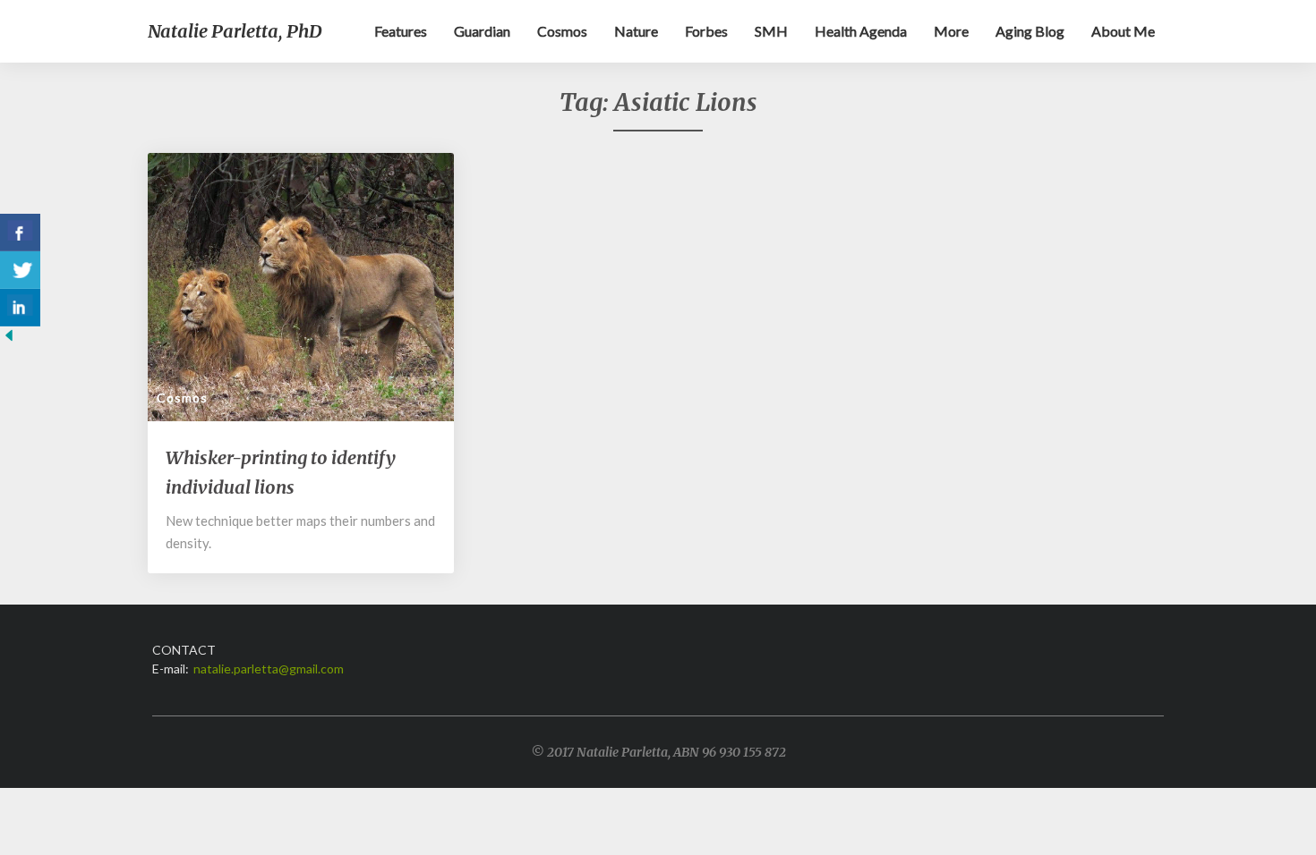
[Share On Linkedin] (20, 307)
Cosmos (562, 30)
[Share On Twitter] (20, 270)
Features (400, 30)
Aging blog (1030, 30)
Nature (636, 30)
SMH (771, 30)
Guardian (482, 30)
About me (1123, 30)
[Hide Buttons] (9, 340)
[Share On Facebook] (20, 232)
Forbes (706, 30)
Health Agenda (861, 30)
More (951, 30)
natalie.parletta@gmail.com (268, 668)
